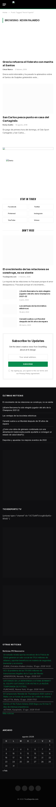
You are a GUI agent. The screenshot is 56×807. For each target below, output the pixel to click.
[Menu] (4, 4)
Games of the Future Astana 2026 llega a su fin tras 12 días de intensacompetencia (27, 705)
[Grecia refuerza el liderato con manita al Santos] (28, 43)
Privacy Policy (24, 373)
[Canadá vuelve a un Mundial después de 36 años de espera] (10, 322)
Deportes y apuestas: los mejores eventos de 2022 (25, 440)
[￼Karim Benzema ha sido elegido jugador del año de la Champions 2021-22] (10, 294)
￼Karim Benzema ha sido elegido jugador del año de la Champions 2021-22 (34, 294)
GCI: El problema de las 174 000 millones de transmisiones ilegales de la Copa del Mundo (23, 672)
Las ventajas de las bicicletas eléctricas (19, 416)
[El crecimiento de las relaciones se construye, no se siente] (28, 250)
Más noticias (8, 713)
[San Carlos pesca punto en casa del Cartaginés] (28, 99)
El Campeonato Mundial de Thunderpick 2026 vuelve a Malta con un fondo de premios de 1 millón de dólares (27, 695)
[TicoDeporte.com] (28, 4)
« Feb (5, 771)
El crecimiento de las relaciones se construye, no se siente (28, 402)
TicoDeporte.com (31, 799)
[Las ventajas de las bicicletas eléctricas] (10, 309)
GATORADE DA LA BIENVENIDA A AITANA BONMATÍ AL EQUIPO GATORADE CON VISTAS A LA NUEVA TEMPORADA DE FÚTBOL (27, 683)
